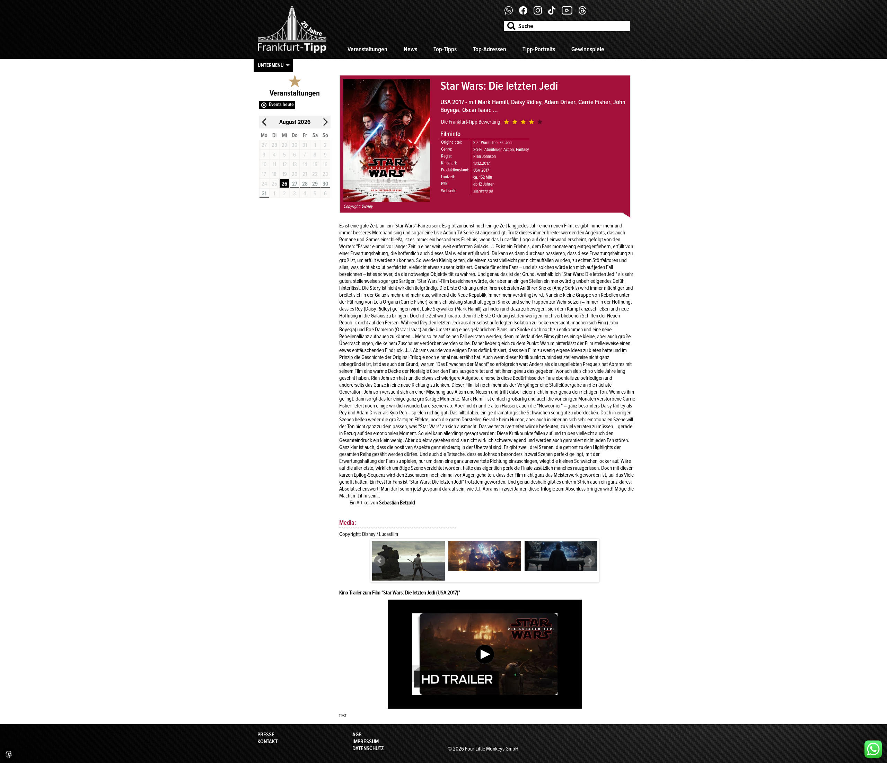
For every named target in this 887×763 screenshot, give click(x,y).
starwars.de (483, 191)
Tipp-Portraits (538, 49)
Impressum (365, 741)
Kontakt (267, 741)
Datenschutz (368, 748)
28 (305, 183)
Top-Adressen (489, 49)
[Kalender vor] (325, 122)
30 (325, 183)
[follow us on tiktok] (554, 12)
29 (315, 183)
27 (294, 183)
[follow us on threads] (585, 12)
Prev (379, 560)
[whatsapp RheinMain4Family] (873, 749)
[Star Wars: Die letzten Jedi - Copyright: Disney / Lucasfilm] (408, 565)
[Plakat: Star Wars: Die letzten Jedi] (386, 200)
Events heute (281, 104)
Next (589, 560)
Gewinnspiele (587, 49)
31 (264, 193)
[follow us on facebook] (511, 12)
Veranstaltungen (367, 49)
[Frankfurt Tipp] (292, 53)
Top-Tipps (445, 49)
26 (284, 183)
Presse (265, 734)
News (410, 49)
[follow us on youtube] (570, 12)
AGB (357, 734)
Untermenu (271, 65)
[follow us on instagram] (540, 12)
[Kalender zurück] (264, 122)
